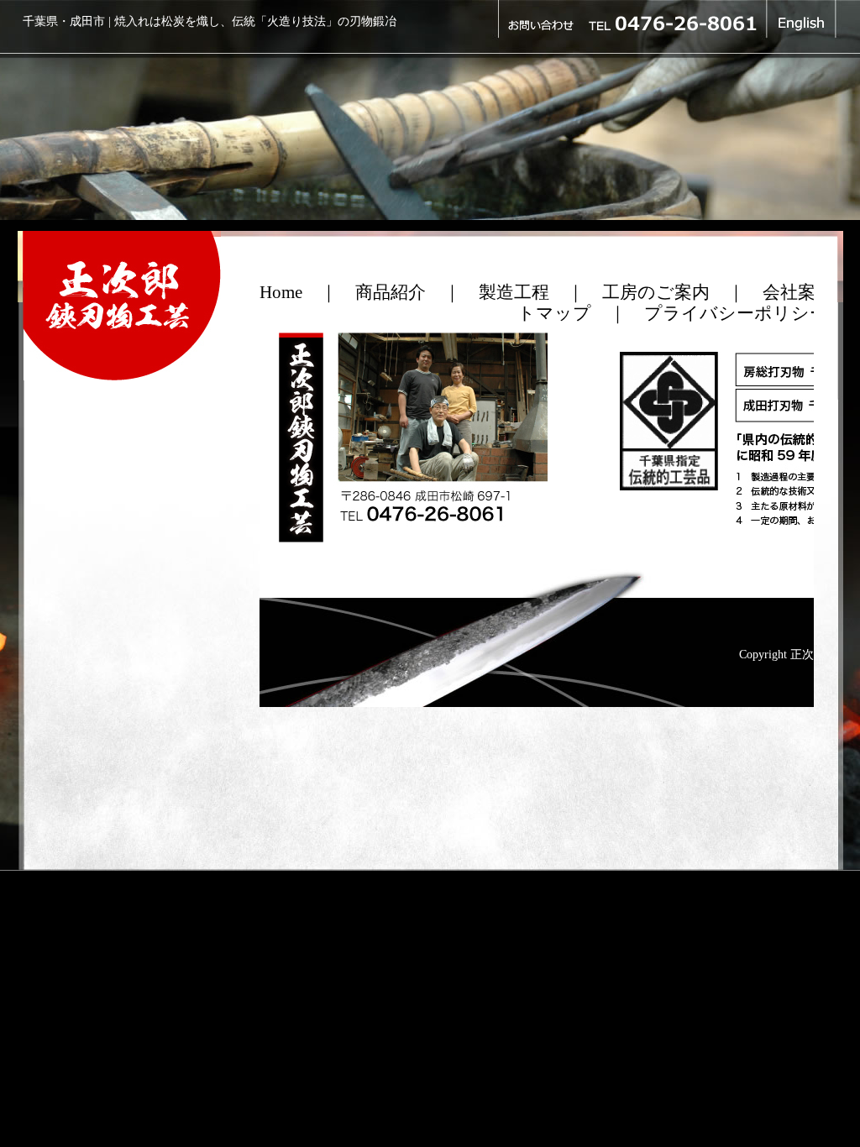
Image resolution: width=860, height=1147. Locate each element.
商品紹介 (390, 292)
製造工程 (514, 292)
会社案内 (798, 292)
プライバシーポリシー (735, 313)
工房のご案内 (656, 292)
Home (281, 292)
